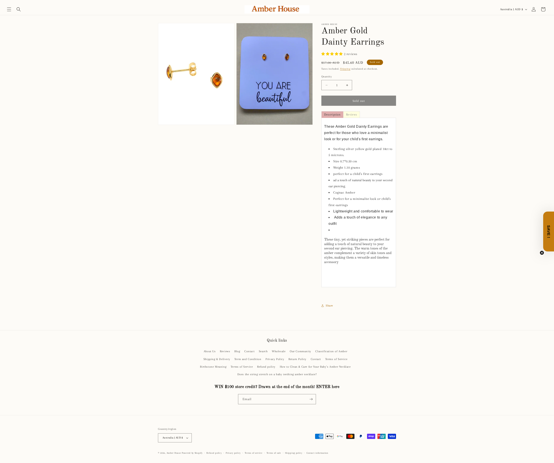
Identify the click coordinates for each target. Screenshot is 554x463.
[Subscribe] (311, 399)
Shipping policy (293, 453)
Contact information (317, 453)
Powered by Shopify (192, 453)
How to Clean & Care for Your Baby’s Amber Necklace (315, 366)
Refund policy (266, 366)
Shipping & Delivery (216, 359)
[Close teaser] (542, 253)
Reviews (225, 351)
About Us (210, 351)
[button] (9, 9)
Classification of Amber (331, 351)
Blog (237, 351)
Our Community (300, 351)
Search (263, 351)
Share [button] (329, 305)
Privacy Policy (275, 359)
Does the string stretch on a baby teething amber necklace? (277, 374)
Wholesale (278, 351)
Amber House (174, 453)
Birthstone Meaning (213, 366)
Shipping (345, 68)
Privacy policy (233, 453)
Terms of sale (274, 453)
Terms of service (254, 453)
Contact (249, 351)
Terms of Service (336, 359)
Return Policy (297, 359)
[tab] (332, 114)
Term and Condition (247, 359)
